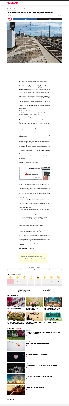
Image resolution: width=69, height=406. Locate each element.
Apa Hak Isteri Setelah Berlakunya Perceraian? (37, 354)
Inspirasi (44, 3)
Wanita (40, 306)
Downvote (48, 270)
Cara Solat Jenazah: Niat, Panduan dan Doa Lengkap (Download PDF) (15, 323)
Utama (57, 404)
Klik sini (34, 260)
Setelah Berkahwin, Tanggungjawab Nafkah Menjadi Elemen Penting (42, 365)
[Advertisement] (34, 70)
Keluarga (19, 306)
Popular (8, 311)
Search (61, 3)
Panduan (49, 3)
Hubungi (60, 404)
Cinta (33, 306)
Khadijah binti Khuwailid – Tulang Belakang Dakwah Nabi (39, 376)
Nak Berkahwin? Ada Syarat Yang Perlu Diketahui (37, 343)
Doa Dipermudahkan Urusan (51, 322)
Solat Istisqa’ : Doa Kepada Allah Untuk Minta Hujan (33, 323)
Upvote (20, 270)
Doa (58, 3)
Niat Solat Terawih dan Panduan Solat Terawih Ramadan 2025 (52, 309)
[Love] (45, 297)
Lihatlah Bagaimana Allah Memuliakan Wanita (32, 309)
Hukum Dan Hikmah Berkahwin (14, 308)
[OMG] (47, 297)
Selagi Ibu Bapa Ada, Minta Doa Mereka (35, 387)
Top (40, 3)
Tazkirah (54, 3)
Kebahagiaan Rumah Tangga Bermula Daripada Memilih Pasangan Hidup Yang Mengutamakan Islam (43, 333)
